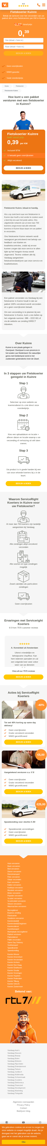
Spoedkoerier (12, 960)
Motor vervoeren (13, 905)
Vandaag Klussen (14, 1065)
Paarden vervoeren (15, 908)
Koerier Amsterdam (15, 972)
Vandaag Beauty (13, 1068)
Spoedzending (13, 963)
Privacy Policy (23, 1117)
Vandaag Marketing (15, 1103)
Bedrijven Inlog (23, 1123)
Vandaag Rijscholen (15, 1076)
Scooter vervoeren (14, 911)
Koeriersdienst (13, 938)
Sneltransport (12, 957)
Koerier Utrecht (13, 996)
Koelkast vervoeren (15, 900)
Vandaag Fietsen (14, 1081)
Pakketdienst (12, 949)
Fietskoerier (12, 928)
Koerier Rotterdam (14, 991)
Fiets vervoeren (13, 889)
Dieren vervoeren (14, 884)
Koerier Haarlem (13, 988)
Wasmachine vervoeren (16, 919)
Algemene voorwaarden (23, 1114)
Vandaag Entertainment (16, 1079)
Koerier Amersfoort (14, 969)
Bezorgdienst (12, 922)
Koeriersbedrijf (13, 933)
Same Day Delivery (15, 955)
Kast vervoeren (13, 894)
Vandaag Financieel (15, 1097)
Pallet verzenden (14, 952)
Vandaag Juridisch (14, 1084)
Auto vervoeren (13, 876)
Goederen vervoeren (15, 930)
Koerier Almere (13, 966)
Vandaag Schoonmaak (16, 1089)
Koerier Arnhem (13, 974)
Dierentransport (13, 886)
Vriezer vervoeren (14, 916)
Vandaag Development (16, 1100)
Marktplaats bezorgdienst (17, 944)
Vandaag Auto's (13, 1062)
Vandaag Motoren (14, 1073)
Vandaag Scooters (14, 1092)
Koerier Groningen (14, 985)
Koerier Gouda (13, 983)
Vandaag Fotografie (15, 1105)
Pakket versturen (14, 946)
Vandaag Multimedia (15, 1087)
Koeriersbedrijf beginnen (16, 936)
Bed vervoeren (13, 881)
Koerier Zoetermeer (15, 999)
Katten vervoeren (14, 897)
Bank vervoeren (13, 878)
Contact (23, 1120)
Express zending (14, 925)
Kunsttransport (13, 941)
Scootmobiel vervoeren (16, 913)
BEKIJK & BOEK (23, 168)
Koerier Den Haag (14, 977)
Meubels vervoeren (15, 902)
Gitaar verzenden (14, 892)
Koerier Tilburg (13, 993)
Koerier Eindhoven (14, 980)
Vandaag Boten (13, 1071)
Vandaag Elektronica (15, 1095)
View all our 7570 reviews (23, 683)
